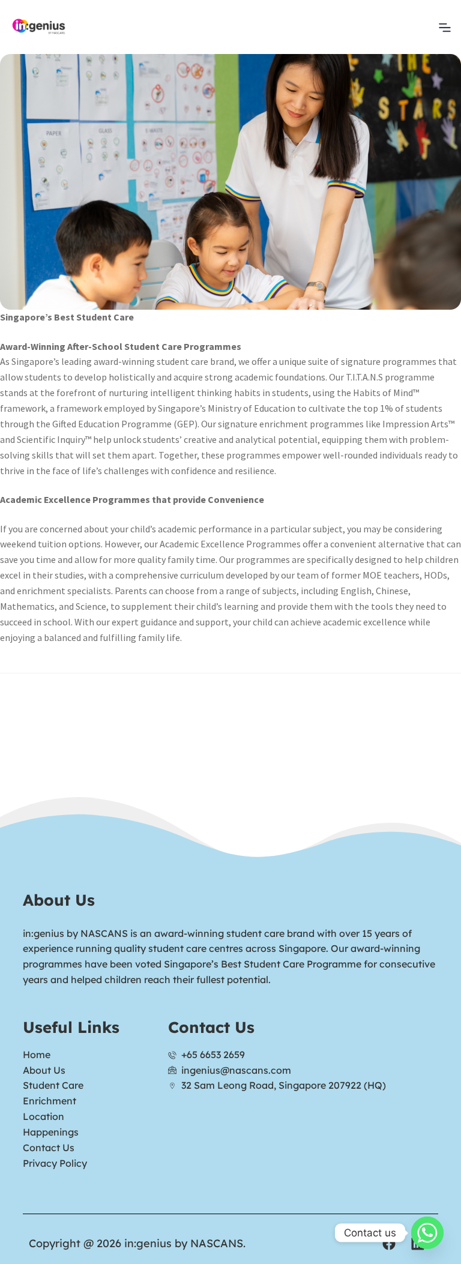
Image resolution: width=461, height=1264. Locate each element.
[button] (445, 27)
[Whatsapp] (427, 1233)
